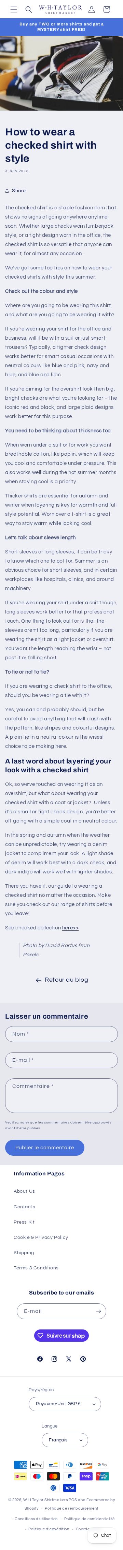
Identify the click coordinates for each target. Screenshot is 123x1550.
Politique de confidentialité (89, 1519)
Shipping (24, 1252)
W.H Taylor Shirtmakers (45, 1500)
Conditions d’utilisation (36, 1519)
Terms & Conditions (36, 1268)
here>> (70, 927)
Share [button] (19, 190)
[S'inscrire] (98, 1311)
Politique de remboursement (71, 1508)
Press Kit (24, 1222)
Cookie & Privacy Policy (41, 1237)
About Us (24, 1191)
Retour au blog (66, 980)
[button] (13, 9)
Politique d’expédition (48, 1529)
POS (73, 1500)
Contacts (25, 1207)
